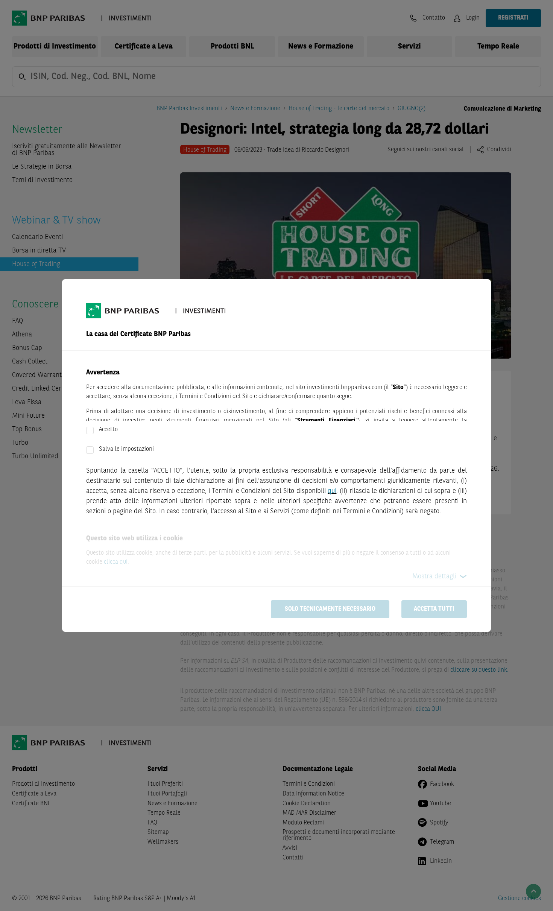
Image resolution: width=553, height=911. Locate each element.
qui (332, 491)
